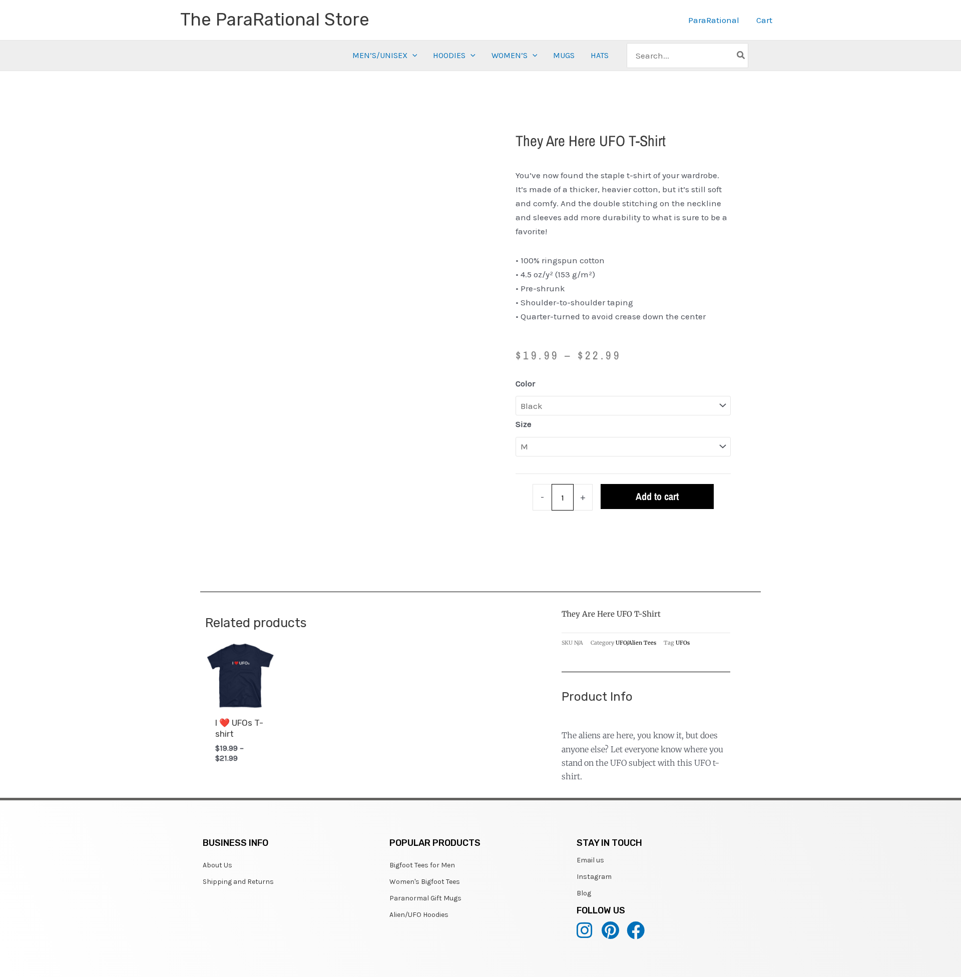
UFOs (683, 642)
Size (524, 424)
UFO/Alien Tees (636, 642)
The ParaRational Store (274, 19)
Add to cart (657, 496)
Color (525, 383)
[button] (412, 56)
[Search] (741, 56)
